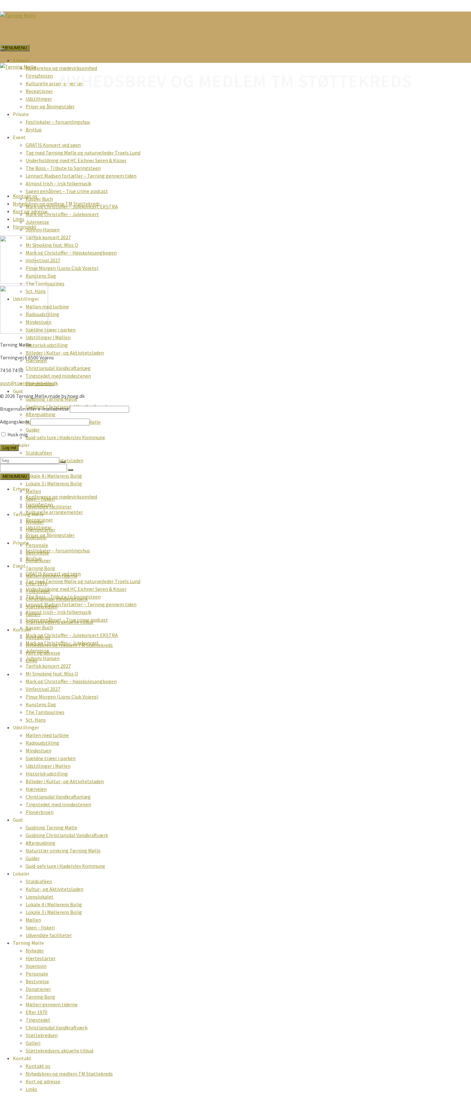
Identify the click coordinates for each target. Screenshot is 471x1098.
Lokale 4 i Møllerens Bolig (54, 476)
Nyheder (35, 950)
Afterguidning (40, 414)
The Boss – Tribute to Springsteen (63, 168)
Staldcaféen (39, 452)
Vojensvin (36, 966)
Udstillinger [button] (26, 727)
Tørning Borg (40, 568)
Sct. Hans (36, 720)
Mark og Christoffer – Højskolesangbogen (71, 252)
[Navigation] (2, 49)
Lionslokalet (40, 896)
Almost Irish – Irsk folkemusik (58, 183)
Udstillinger (39, 99)
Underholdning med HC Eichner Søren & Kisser (76, 160)
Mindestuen (38, 750)
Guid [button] (17, 391)
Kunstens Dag (41, 275)
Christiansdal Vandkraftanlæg (58, 368)
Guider (33, 429)
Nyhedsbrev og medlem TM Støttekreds (56, 203)
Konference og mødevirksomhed (61, 68)
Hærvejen (36, 789)
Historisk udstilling (47, 345)
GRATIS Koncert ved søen (53, 145)
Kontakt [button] (22, 629)
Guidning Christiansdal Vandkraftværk (67, 835)
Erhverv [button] (21, 60)
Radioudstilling (42, 743)
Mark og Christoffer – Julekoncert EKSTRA (72, 635)
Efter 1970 (36, 1012)
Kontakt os (25, 196)
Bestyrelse (37, 981)
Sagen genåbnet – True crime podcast (67, 191)
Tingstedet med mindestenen (58, 376)
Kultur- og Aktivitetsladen (54, 889)
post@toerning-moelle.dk (29, 383)
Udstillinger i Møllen (48, 337)
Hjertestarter (40, 958)
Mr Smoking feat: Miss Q (52, 245)
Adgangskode (14, 421)
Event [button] (19, 137)
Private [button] (21, 114)
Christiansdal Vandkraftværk (56, 1027)
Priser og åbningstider (50, 106)
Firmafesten (39, 75)
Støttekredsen (42, 1035)
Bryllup (34, 129)
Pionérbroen (40, 812)
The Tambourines (45, 283)
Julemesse (37, 222)
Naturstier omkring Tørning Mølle (63, 850)
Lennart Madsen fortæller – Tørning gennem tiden (81, 175)
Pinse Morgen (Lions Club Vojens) (62, 268)
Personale (37, 545)
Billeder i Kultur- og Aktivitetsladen (65, 352)
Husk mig (17, 434)
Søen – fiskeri (40, 927)
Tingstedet (38, 1020)
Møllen (33, 491)
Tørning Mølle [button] (28, 943)
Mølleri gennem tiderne (52, 1004)
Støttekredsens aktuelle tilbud (59, 1050)
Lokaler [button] (21, 445)
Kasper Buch (39, 199)
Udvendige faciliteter (49, 935)
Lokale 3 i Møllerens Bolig (54, 483)
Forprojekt (25, 226)
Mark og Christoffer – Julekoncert (62, 214)
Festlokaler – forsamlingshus (58, 122)
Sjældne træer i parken (51, 329)
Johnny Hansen (43, 229)
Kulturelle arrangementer (54, 83)
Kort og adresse (30, 211)
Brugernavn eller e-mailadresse (34, 409)
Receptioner (39, 91)
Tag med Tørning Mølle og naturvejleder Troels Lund (83, 152)
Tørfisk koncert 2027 (48, 237)
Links (18, 219)
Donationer (38, 989)
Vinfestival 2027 (43, 260)
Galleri (33, 1043)
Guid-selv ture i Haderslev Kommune (65, 437)
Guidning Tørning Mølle (51, 827)
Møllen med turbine (47, 735)
